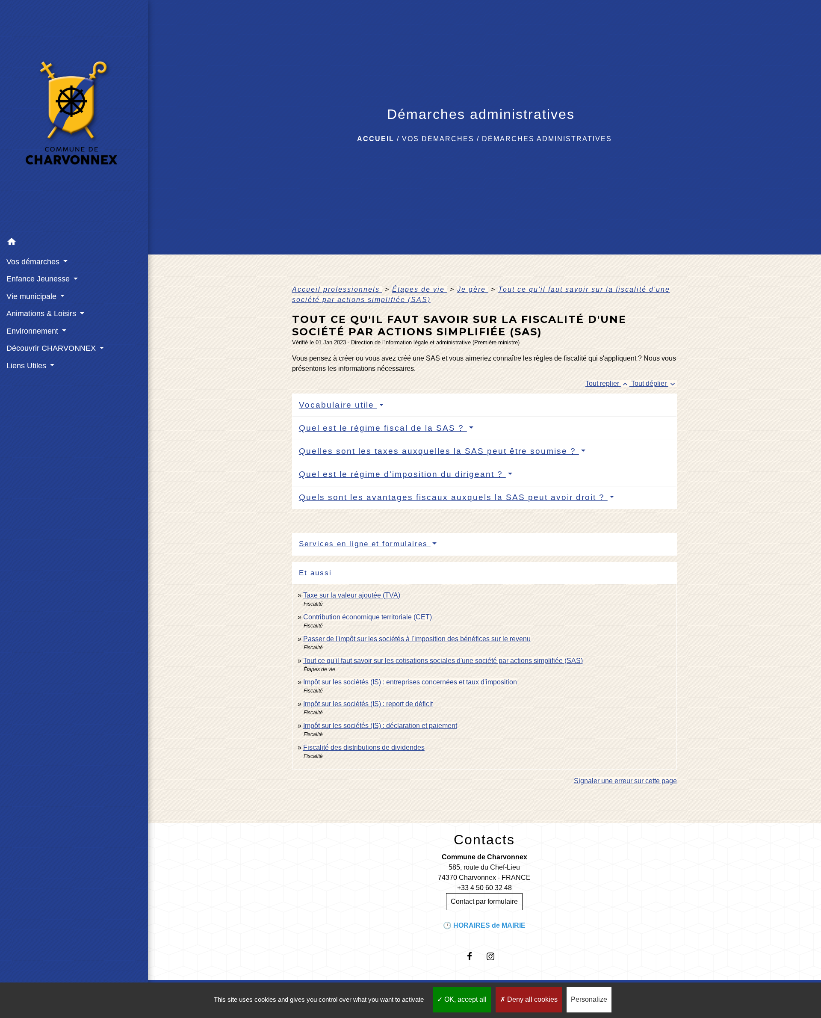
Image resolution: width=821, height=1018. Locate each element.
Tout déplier (654, 383)
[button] (74, 243)
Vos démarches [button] (34, 261)
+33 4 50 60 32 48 (484, 887)
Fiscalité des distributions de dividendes (364, 747)
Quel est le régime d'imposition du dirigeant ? (402, 474)
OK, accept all (465, 999)
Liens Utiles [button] (27, 365)
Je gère (472, 289)
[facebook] (474, 956)
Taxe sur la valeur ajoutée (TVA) (351, 595)
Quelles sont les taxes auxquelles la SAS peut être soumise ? (439, 451)
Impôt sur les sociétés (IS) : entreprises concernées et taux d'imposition (410, 682)
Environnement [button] (33, 331)
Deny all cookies (531, 999)
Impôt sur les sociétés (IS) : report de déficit (368, 703)
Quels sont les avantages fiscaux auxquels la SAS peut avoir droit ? (453, 497)
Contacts (484, 839)
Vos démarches (438, 138)
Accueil (375, 138)
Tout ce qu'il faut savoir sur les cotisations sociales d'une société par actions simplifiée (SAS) (443, 660)
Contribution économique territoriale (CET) (367, 617)
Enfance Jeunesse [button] (39, 279)
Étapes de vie (419, 289)
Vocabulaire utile (338, 404)
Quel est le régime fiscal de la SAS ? (383, 427)
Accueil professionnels (337, 289)
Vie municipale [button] (32, 296)
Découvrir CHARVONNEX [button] (52, 348)
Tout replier (607, 383)
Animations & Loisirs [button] (42, 313)
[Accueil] (74, 117)
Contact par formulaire (484, 901)
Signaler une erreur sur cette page (625, 780)
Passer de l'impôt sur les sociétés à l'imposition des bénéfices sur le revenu (417, 638)
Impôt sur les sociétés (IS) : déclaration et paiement (380, 725)
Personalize (589, 999)
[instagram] (494, 956)
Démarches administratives (547, 138)
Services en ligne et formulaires (365, 544)
